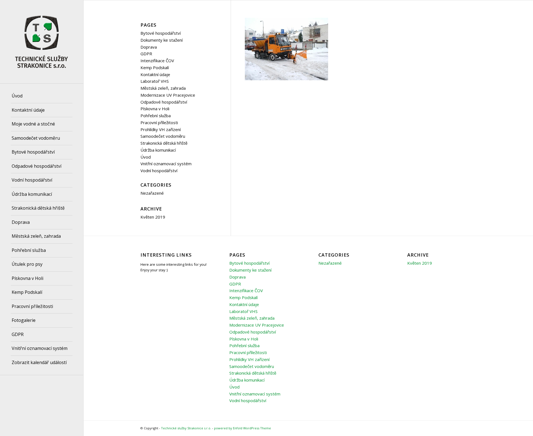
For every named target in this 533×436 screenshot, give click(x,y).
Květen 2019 (152, 217)
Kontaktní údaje (155, 74)
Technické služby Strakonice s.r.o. (186, 428)
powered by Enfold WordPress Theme (242, 428)
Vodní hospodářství (158, 170)
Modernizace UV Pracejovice (167, 95)
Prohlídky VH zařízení (160, 129)
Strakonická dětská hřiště (163, 143)
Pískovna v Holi (154, 108)
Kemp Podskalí (154, 67)
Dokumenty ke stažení (161, 40)
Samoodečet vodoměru (162, 136)
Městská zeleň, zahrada (163, 88)
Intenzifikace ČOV (157, 60)
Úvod (145, 157)
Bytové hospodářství (160, 33)
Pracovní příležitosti (159, 122)
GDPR (146, 53)
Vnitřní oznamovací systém (166, 163)
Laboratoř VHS (154, 81)
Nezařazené (152, 193)
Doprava (148, 47)
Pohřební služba (155, 115)
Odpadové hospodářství (163, 102)
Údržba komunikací (158, 150)
